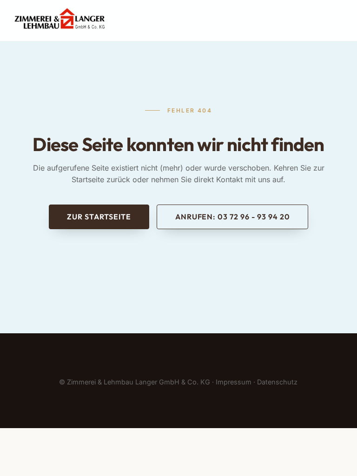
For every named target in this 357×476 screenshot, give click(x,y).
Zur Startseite (99, 216)
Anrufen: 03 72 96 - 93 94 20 (232, 216)
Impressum (233, 382)
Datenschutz (277, 382)
